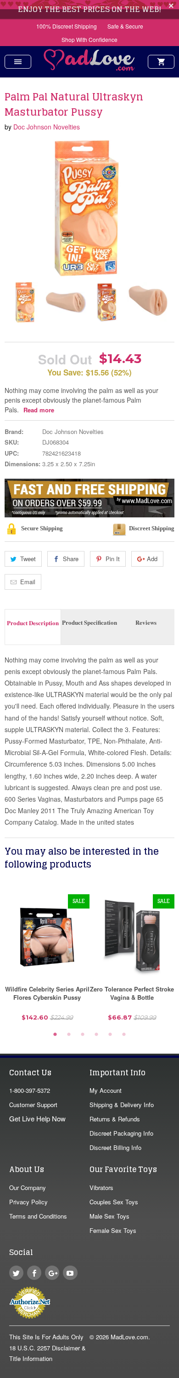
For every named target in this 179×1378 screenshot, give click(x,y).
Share (70, 558)
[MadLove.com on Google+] (52, 1273)
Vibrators (101, 1187)
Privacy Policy (28, 1201)
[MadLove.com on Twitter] (16, 1273)
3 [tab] (82, 1034)
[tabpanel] (47, 961)
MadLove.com (129, 1336)
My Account (106, 1090)
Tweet (28, 558)
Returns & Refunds (115, 1118)
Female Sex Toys (113, 1230)
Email (27, 581)
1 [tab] (55, 1034)
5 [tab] (110, 1034)
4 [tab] (96, 1034)
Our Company (27, 1187)
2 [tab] (68, 1034)
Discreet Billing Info (115, 1147)
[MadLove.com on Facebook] (34, 1273)
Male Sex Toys (109, 1216)
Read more (38, 409)
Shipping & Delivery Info (122, 1104)
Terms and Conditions (38, 1216)
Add (152, 558)
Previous (12, 302)
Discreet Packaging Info (121, 1133)
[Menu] (18, 62)
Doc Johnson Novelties (46, 126)
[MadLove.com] (89, 68)
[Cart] (161, 62)
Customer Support (33, 1104)
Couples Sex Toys (114, 1201)
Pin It (113, 558)
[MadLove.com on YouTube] (70, 1273)
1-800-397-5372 (29, 1090)
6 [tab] (124, 1034)
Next (160, 302)
